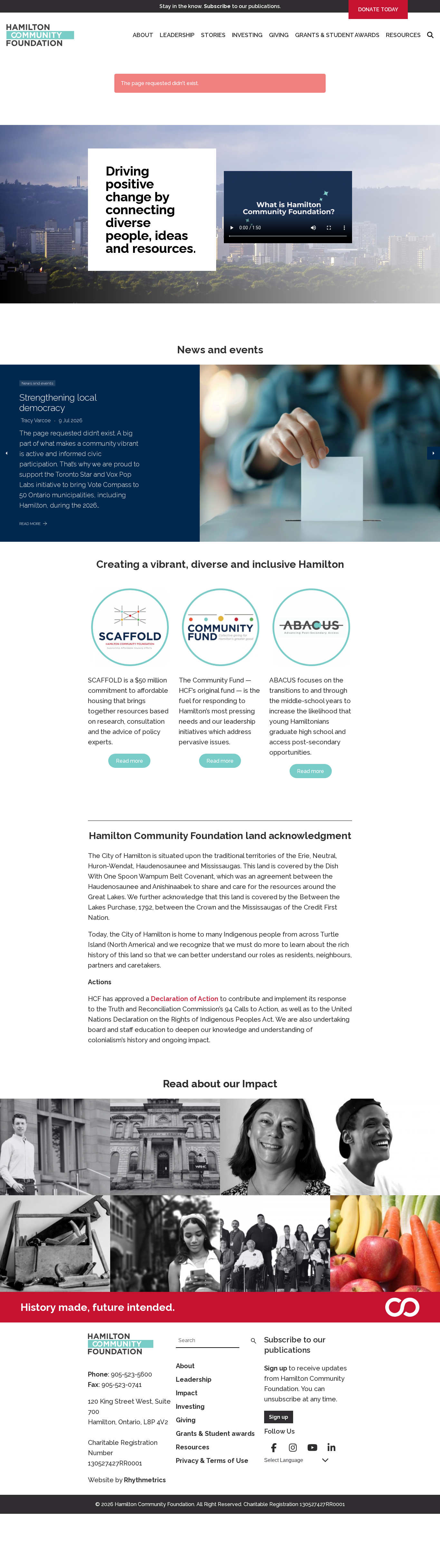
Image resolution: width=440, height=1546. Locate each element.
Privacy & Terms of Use (212, 1461)
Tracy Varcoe (36, 420)
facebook (273, 1448)
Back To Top (419, 1511)
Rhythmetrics (145, 1480)
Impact (186, 1393)
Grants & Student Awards (337, 35)
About (143, 35)
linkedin (331, 1448)
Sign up (275, 1368)
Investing (247, 35)
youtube (312, 1448)
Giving (279, 35)
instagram (293, 1448)
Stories (213, 35)
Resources (403, 35)
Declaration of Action (184, 999)
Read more (129, 761)
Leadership (177, 35)
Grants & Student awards (215, 1433)
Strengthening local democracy (58, 402)
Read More (30, 523)
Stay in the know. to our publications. (220, 6)
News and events (37, 383)
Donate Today (378, 9)
